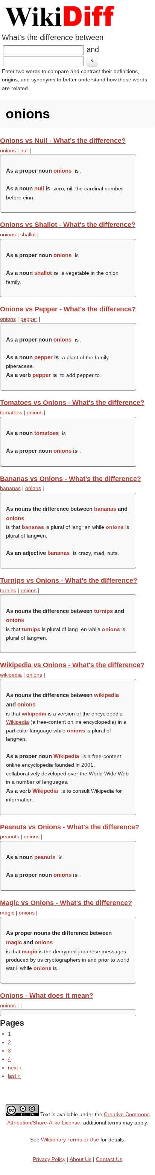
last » (14, 1076)
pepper (28, 319)
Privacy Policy (49, 1159)
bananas (10, 488)
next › (14, 1068)
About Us (80, 1159)
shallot (28, 234)
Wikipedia (17, 722)
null (24, 150)
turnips (8, 590)
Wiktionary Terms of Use (70, 1140)
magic (7, 913)
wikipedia (11, 675)
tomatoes (11, 412)
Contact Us (109, 1159)
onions (8, 150)
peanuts (9, 836)
